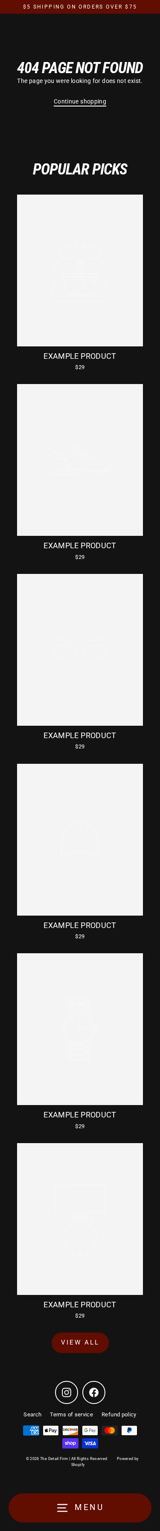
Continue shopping (80, 101)
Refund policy (119, 1414)
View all (80, 1342)
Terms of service (71, 1414)
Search (32, 1414)
